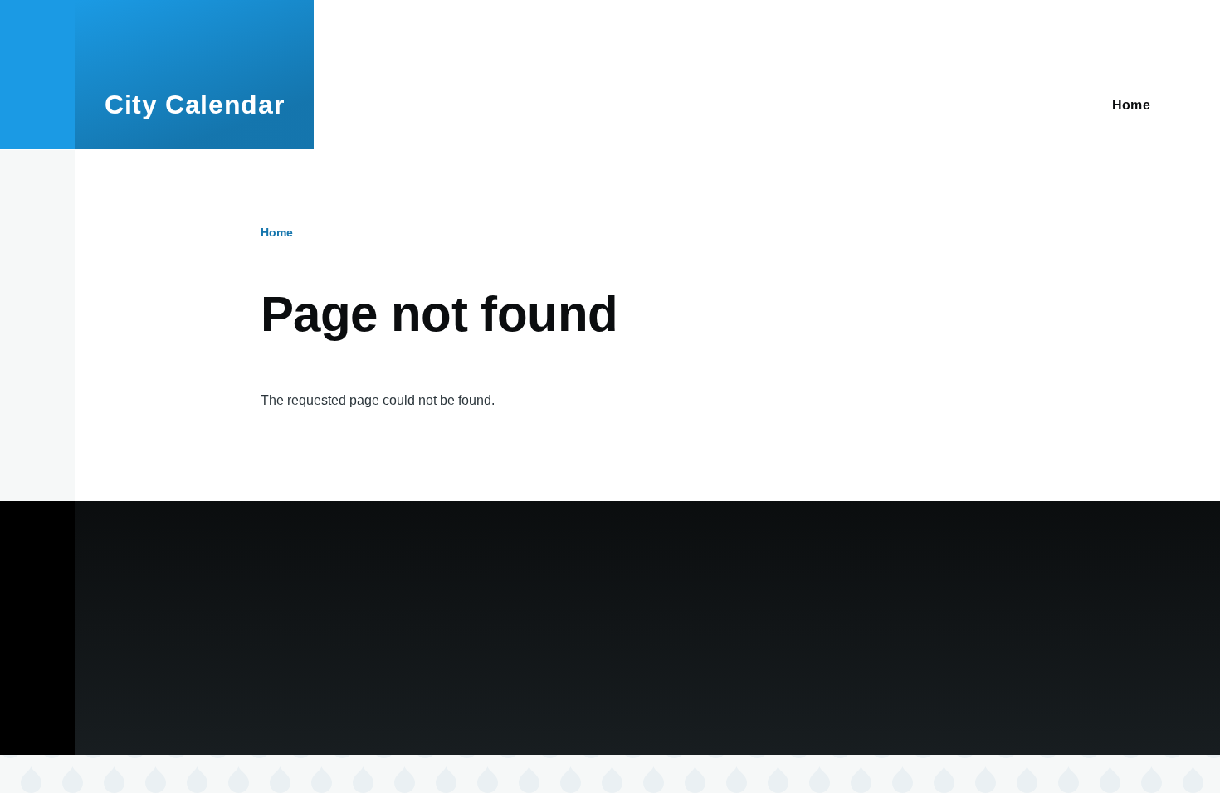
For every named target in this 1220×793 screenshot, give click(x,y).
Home (277, 232)
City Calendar (194, 104)
